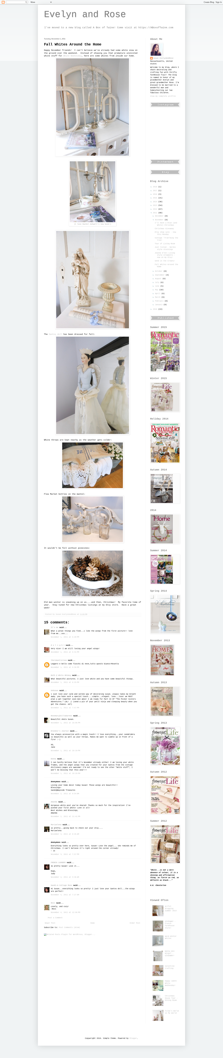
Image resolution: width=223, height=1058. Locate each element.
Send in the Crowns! (165, 261)
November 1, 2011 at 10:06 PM (65, 723)
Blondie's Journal (60, 731)
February (160, 301)
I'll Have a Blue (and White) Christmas (166, 224)
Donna (53, 759)
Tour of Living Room (165, 244)
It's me (54, 627)
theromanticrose (59, 660)
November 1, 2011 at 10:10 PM (65, 751)
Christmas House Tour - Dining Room (171, 998)
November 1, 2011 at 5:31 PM (65, 652)
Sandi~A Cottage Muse (61, 885)
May (157, 290)
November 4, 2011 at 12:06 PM (65, 912)
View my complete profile (163, 96)
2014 (155, 202)
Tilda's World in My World (172, 1012)
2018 (155, 187)
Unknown (54, 691)
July (157, 282)
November (160, 220)
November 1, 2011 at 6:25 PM (65, 682)
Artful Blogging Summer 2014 (171, 908)
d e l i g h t (58, 645)
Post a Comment (55, 918)
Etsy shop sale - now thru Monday (165, 233)
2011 (155, 213)
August (158, 279)
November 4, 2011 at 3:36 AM (65, 877)
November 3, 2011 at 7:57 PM (65, 854)
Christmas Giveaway (164, 229)
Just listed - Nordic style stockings (165, 248)
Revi (53, 903)
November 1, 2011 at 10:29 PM (65, 773)
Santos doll (55, 334)
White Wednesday (72, 56)
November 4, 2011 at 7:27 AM (65, 895)
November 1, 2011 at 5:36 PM (65, 667)
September (160, 275)
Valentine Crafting (169, 967)
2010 (155, 309)
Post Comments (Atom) (69, 927)
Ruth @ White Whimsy (61, 675)
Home (92, 923)
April (158, 294)
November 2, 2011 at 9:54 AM (65, 794)
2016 (155, 194)
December (160, 216)
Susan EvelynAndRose (163, 58)
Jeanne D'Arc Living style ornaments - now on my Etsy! (165, 255)
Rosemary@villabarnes (61, 716)
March (158, 297)
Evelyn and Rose (85, 14)
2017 (155, 191)
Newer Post (50, 923)
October (159, 271)
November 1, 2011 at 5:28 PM (65, 637)
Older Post (135, 923)
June (157, 286)
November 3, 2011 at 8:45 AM (65, 834)
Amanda (54, 802)
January (159, 305)
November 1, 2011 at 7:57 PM (65, 708)
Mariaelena (56, 825)
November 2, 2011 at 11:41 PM (65, 816)
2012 (155, 209)
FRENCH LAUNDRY (58, 863)
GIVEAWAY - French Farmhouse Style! (170, 924)
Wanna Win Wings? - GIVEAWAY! (169, 953)
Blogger (133, 1038)
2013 (155, 205)
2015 (155, 198)
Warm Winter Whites (171, 937)
